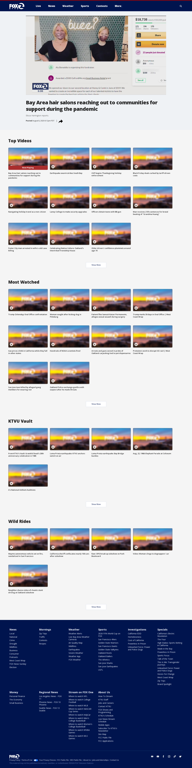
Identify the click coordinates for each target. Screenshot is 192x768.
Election (13, 667)
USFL (100, 669)
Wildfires (13, 647)
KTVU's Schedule (105, 715)
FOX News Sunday (17, 664)
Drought (13, 643)
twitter (180, 756)
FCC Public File (104, 737)
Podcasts (13, 657)
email (152, 756)
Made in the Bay (164, 648)
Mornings (45, 629)
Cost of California (136, 640)
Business (13, 650)
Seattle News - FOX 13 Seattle (49, 709)
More (118, 6)
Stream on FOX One (81, 692)
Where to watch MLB (78, 705)
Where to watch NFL (78, 696)
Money (13, 692)
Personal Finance (17, 696)
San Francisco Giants (107, 646)
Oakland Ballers (105, 656)
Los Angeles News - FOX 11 (50, 697)
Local (11, 633)
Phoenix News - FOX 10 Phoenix (50, 703)
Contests (43, 640)
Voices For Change (165, 674)
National (13, 637)
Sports (102, 629)
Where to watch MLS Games (78, 737)
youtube (158, 756)
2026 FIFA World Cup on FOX (109, 634)
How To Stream (105, 696)
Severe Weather (76, 653)
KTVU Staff (103, 699)
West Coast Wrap (17, 660)
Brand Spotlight (164, 684)
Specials (162, 629)
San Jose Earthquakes (108, 666)
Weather (74, 629)
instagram (169, 756)
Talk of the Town (165, 658)
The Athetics (104, 659)
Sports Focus (163, 655)
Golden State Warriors (108, 642)
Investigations (137, 629)
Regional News (48, 692)
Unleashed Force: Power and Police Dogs (139, 648)
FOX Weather (75, 659)
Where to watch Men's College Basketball (79, 719)
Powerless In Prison (137, 643)
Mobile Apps (103, 725)
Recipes (42, 643)
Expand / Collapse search (181, 6)
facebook (163, 756)
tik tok (174, 756)
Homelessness (134, 637)
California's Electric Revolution (165, 634)
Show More (96, 265)
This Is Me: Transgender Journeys (168, 663)
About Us (104, 692)
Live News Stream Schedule (106, 720)
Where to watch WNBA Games (79, 731)
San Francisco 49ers (107, 639)
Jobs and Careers (106, 703)
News (12, 629)
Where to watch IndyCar (80, 714)
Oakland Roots (105, 653)
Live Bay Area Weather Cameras (79, 638)
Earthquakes (74, 649)
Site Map (102, 734)
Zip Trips (43, 633)
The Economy (15, 699)
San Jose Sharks (105, 663)
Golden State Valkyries (108, 649)
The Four (161, 639)
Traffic (42, 637)
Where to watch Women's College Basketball (80, 725)
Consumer (14, 653)
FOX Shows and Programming (105, 711)
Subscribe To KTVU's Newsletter (107, 729)
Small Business (16, 703)
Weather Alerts (75, 633)
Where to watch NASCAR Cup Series (80, 710)
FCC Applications (105, 741)
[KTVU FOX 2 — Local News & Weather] (18, 6)
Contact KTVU (104, 706)
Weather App (74, 656)
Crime (12, 640)
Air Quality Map (76, 642)
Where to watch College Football (79, 700)
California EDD (134, 633)
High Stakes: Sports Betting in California (169, 644)
